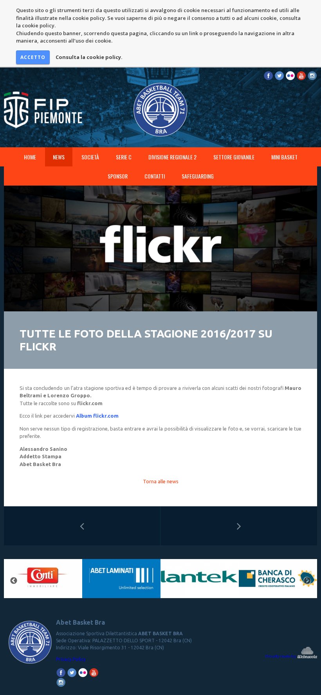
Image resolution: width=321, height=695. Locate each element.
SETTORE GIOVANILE (233, 157)
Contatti (154, 176)
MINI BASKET (284, 157)
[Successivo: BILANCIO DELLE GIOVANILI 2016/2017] (238, 525)
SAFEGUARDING (198, 176)
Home (30, 157)
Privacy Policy (71, 659)
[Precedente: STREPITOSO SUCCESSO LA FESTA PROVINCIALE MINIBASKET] (82, 525)
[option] (43, 581)
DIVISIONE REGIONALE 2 (172, 157)
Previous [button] (14, 581)
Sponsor (118, 176)
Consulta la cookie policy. (89, 57)
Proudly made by (281, 656)
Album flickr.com (97, 415)
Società (90, 157)
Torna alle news (161, 481)
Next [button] (307, 581)
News (59, 157)
